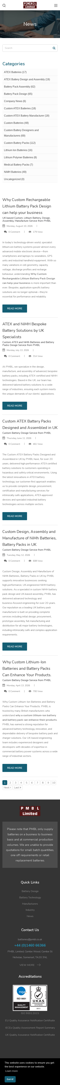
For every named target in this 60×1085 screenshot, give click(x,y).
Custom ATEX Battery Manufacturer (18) (26, 115)
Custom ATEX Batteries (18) (20, 108)
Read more (14, 308)
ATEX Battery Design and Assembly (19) (27, 79)
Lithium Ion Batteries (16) (18, 150)
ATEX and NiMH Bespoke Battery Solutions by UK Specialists (24, 330)
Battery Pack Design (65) (18, 94)
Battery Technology (30, 897)
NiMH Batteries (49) (15, 172)
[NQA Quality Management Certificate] (30, 997)
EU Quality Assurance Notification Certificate (30, 1020)
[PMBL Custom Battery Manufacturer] (30, 5)
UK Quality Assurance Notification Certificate (30, 1035)
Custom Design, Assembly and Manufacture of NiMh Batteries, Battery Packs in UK (29, 538)
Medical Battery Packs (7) (18, 164)
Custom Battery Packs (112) (20, 143)
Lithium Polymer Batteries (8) (20, 157)
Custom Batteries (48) (16, 123)
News (30, 916)
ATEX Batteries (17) (15, 72)
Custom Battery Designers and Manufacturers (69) (21, 133)
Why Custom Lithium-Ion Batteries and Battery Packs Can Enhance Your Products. (26, 668)
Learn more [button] (11, 1071)
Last (16, 787)
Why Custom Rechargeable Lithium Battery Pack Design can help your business (26, 206)
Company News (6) (15, 101)
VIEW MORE (27, 965)
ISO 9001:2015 (30, 1013)
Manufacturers (30, 904)
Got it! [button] (10, 1079)
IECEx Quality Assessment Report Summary (30, 1028)
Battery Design (30, 891)
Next (6, 787)
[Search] (54, 48)
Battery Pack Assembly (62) (19, 86)
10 (53, 783)
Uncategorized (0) (14, 179)
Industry (30, 910)
